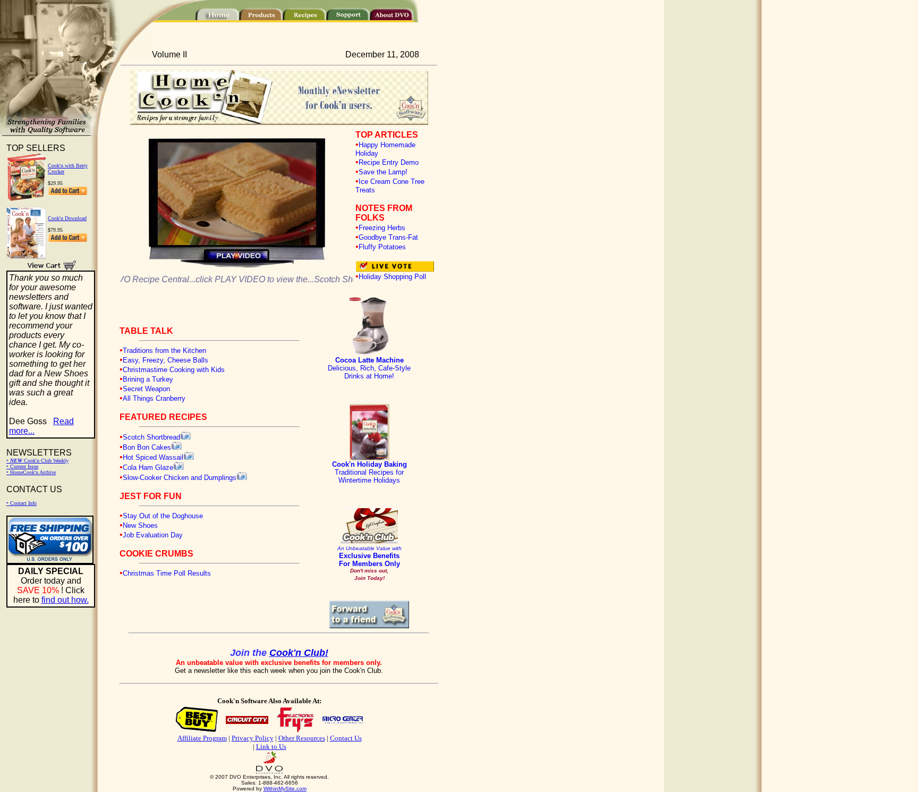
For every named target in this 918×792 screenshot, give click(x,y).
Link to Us (271, 747)
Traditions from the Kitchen (164, 351)
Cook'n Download (67, 218)
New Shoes (140, 525)
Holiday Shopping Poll (392, 277)
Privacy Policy (253, 738)
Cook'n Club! (298, 652)
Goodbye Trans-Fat (388, 237)
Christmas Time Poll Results (167, 573)
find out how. (65, 599)
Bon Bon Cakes (147, 447)
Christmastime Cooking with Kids (174, 370)
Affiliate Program (202, 738)
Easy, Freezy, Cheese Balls (165, 360)
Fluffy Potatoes (382, 247)
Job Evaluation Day (153, 535)
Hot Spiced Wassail (153, 457)
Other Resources (301, 738)
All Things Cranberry (154, 398)
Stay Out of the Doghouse (163, 516)
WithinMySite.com (285, 788)
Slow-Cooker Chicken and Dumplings (179, 478)
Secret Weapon (146, 389)
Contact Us (346, 738)
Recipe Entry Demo (389, 162)
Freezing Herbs (382, 228)
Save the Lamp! (383, 172)
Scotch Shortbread (151, 437)
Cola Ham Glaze (148, 467)
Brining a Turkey (148, 379)
